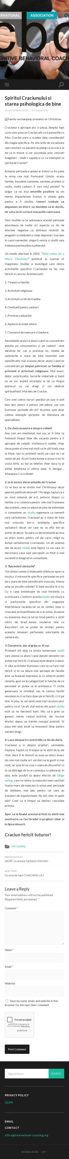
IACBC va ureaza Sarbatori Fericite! (26, 859)
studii (60, 650)
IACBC (34, 12)
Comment (11, 908)
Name (9, 950)
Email (9, 966)
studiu (31, 512)
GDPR (9, 1102)
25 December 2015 (16, 110)
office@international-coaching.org (26, 1135)
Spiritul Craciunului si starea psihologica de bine (33, 101)
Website (10, 983)
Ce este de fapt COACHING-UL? (24, 873)
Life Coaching (18, 846)
